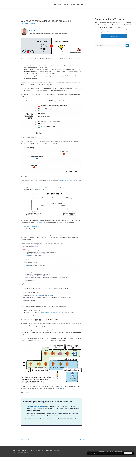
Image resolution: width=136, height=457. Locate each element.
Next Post (80, 440)
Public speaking (35, 450)
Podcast (72, 4)
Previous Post (24, 440)
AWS (22, 23)
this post (44, 73)
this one (41, 222)
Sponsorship (45, 450)
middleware (39, 235)
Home (54, 4)
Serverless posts (55, 450)
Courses (65, 4)
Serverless (32, 23)
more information (118, 453)
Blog (59, 4)
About (14, 450)
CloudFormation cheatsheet (20, 452)
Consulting (80, 4)
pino (68, 220)
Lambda (26, 23)
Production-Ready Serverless (66, 180)
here (62, 388)
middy (42, 189)
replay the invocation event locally (51, 312)
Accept (128, 453)
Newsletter (21, 450)
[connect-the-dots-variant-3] (51, 46)
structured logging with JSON (32, 226)
